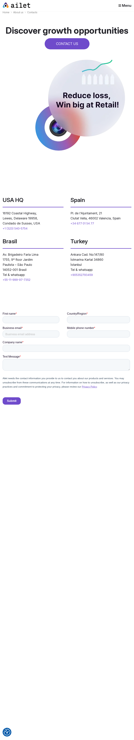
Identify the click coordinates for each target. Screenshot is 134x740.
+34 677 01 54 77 (82, 223)
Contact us (67, 44)
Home (6, 12)
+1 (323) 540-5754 (15, 228)
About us (18, 12)
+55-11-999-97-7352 (16, 279)
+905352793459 (81, 275)
